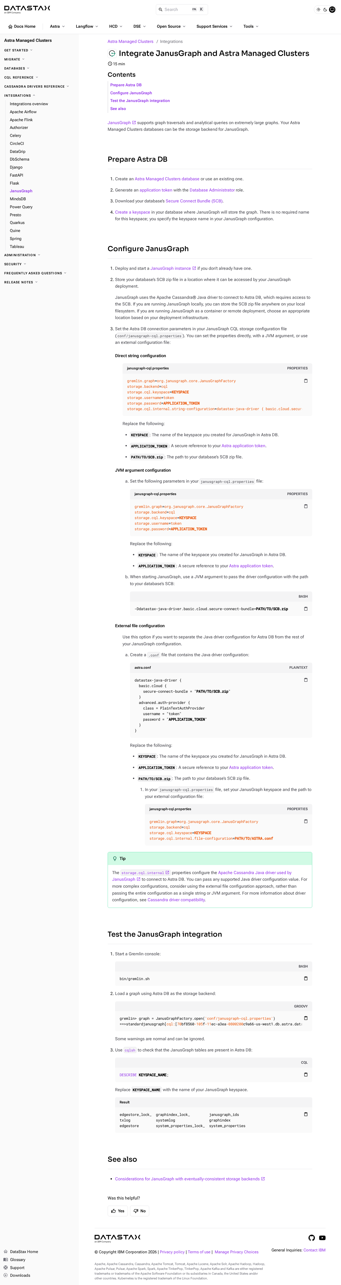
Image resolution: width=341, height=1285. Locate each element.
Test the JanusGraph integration (140, 101)
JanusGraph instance (171, 268)
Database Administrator (212, 190)
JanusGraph (119, 122)
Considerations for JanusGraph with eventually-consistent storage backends (187, 1178)
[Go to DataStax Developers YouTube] (322, 1238)
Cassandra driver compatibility (176, 899)
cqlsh (130, 1050)
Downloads (16, 1275)
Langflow (87, 26)
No (139, 1211)
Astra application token (243, 445)
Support (14, 1267)
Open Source (171, 26)
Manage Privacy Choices (236, 1252)
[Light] (318, 9)
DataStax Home (20, 1251)
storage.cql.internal (142, 872)
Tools (251, 26)
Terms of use (199, 1252)
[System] (332, 9)
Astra (58, 26)
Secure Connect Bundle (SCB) (194, 200)
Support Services (215, 26)
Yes (117, 1211)
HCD (116, 26)
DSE (140, 26)
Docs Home (21, 26)
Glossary (14, 1259)
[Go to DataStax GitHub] (311, 1238)
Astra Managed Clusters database (167, 178)
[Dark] (325, 9)
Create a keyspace (132, 212)
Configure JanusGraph (131, 93)
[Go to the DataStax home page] (117, 1239)
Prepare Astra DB (126, 85)
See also (118, 109)
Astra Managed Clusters (130, 41)
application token (156, 190)
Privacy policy (172, 1252)
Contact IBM (314, 1250)
